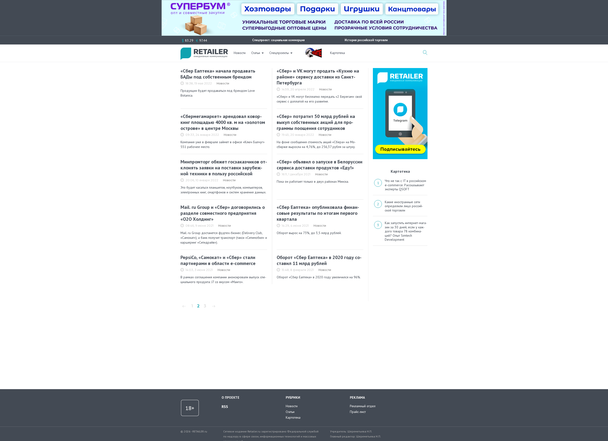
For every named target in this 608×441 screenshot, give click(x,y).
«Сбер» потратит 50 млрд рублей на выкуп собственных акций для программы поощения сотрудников (316, 122)
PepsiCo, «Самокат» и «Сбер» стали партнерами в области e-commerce (218, 260)
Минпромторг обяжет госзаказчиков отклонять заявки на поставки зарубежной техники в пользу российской (223, 168)
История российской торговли (366, 40)
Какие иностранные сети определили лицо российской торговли (404, 206)
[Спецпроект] (313, 50)
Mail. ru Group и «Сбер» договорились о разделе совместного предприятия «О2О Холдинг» (222, 213)
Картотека (337, 53)
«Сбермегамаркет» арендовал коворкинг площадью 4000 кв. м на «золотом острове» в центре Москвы (222, 122)
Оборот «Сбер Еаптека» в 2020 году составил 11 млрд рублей (319, 260)
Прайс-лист (358, 412)
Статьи (255, 53)
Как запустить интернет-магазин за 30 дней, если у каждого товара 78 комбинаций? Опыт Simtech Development (406, 231)
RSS (225, 406)
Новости (240, 53)
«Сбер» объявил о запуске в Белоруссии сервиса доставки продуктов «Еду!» (319, 165)
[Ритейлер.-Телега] (400, 70)
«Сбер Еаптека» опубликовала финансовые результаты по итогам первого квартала (318, 213)
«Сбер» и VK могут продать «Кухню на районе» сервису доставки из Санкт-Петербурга (318, 77)
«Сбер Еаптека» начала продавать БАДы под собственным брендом (217, 74)
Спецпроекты (279, 53)
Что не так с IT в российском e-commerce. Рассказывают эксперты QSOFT (405, 185)
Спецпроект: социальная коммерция (278, 40)
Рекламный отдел (362, 406)
